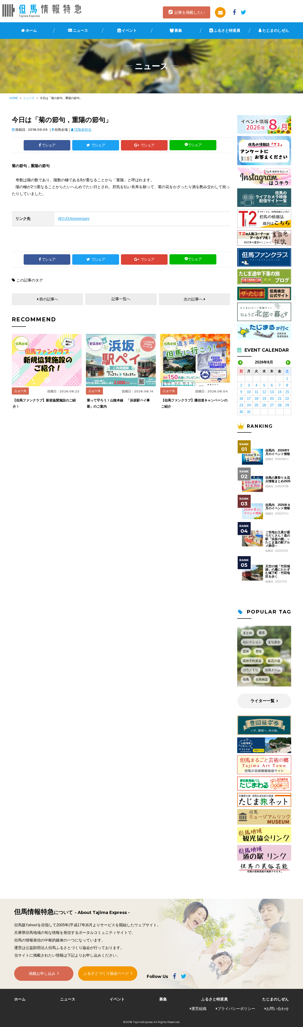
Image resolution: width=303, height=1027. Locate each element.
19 (264, 398)
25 (256, 405)
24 (249, 405)
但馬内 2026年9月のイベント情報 (277, 452)
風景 (262, 633)
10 (249, 392)
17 (249, 398)
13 (272, 392)
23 (241, 405)
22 (287, 398)
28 (279, 405)
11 (256, 392)
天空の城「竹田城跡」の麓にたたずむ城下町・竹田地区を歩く (277, 571)
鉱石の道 (274, 661)
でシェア (48, 145)
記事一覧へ (120, 299)
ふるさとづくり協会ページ (106, 973)
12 (264, 392)
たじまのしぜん (276, 30)
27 (272, 405)
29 (287, 405)
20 (272, 398)
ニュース (80, 30)
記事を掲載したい (189, 12)
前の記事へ (48, 299)
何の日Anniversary (73, 219)
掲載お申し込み (42, 974)
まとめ (247, 633)
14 (279, 392)
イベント (129, 30)
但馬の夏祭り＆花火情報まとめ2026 (277, 479)
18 (256, 398)
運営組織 (198, 1009)
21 (279, 398)
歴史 (259, 651)
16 (241, 398)
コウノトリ (250, 670)
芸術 (246, 651)
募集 (178, 30)
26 (264, 405)
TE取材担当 (82, 130)
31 (249, 412)
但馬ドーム (272, 670)
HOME (13, 98)
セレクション (252, 642)
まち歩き (274, 642)
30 (241, 412)
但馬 (246, 679)
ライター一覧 (262, 701)
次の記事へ (193, 299)
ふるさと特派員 (227, 30)
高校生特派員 (252, 661)
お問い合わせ (277, 1009)
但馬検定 (262, 679)
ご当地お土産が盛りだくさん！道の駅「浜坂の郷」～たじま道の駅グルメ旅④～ (277, 539)
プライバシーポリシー (236, 1009)
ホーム (31, 30)
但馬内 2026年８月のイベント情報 (277, 506)
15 (287, 392)
